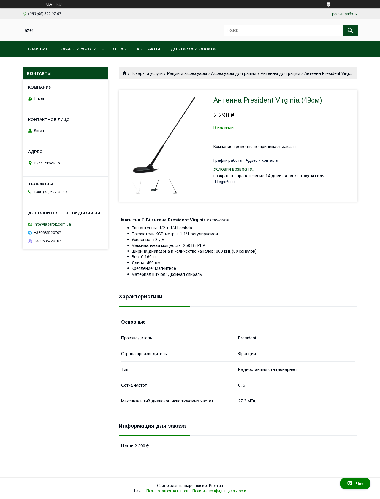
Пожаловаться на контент (168, 491)
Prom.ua (216, 486)
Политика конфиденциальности (219, 491)
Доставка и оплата (193, 49)
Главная (37, 49)
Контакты (148, 49)
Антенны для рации (280, 73)
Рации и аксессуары (187, 73)
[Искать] (350, 30)
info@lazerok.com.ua (52, 224)
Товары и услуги (77, 49)
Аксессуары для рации (233, 73)
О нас (119, 49)
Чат (359, 483)
